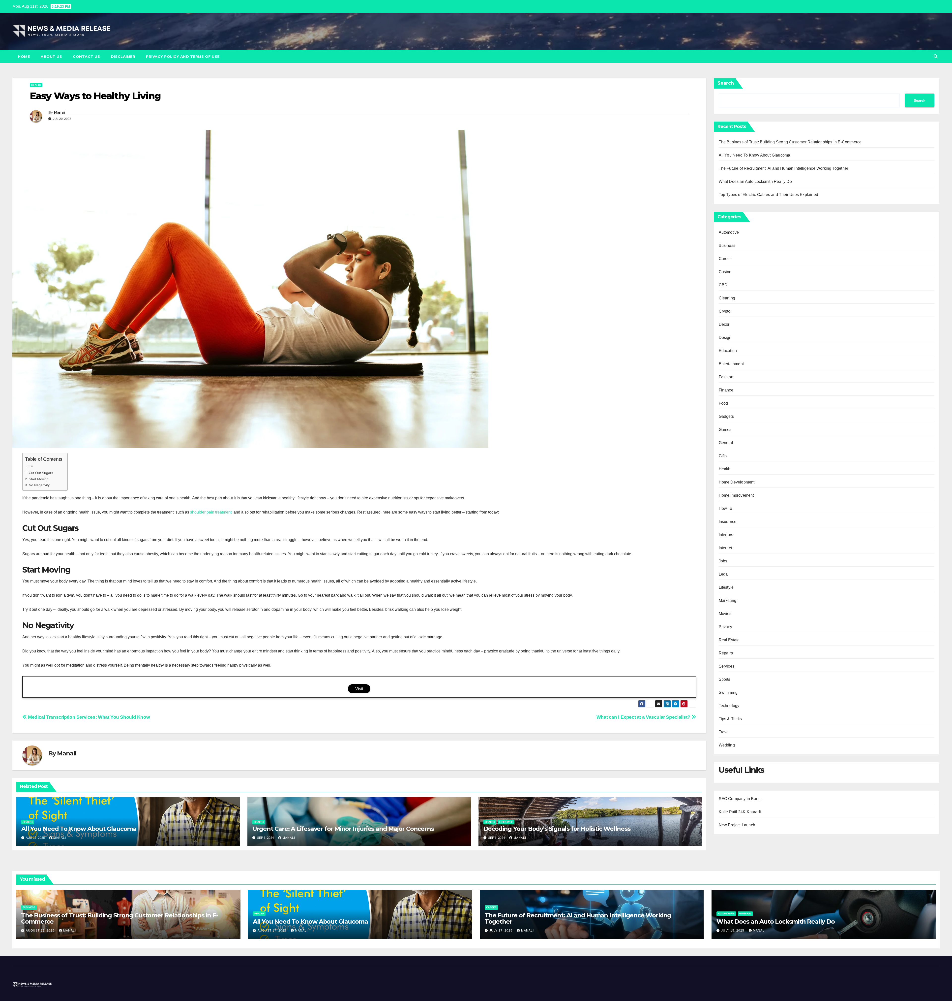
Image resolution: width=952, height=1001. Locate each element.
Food (723, 403)
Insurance (728, 521)
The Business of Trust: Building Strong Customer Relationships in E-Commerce (790, 142)
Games (725, 429)
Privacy (725, 627)
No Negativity (39, 485)
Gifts (723, 456)
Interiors (726, 535)
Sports (724, 679)
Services (727, 666)
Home (24, 56)
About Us (51, 56)
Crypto (725, 311)
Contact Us (86, 56)
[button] (936, 56)
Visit (359, 689)
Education (728, 351)
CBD (723, 285)
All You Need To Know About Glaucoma (78, 828)
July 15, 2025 (733, 930)
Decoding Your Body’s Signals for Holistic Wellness (556, 828)
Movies (725, 614)
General (726, 443)
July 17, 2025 (501, 930)
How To (725, 508)
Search (725, 83)
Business (727, 245)
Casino (725, 272)
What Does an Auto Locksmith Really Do (755, 181)
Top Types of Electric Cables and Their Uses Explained (768, 195)
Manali (59, 112)
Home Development (737, 482)
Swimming (728, 692)
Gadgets (726, 416)
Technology (729, 706)
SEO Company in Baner (740, 799)
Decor (724, 324)
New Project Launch (737, 825)
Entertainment (731, 364)
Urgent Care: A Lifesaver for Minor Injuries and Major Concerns (343, 828)
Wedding (727, 745)
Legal (724, 574)
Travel (724, 732)
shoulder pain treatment (211, 512)
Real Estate (729, 640)
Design (725, 337)
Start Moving (39, 479)
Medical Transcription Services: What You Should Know (88, 717)
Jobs (723, 561)
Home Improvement (736, 495)
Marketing (728, 600)
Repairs (726, 653)
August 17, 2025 (272, 930)
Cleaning (727, 298)
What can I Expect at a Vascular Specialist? (643, 717)
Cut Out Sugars (41, 473)
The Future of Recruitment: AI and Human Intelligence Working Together (783, 168)
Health (36, 85)
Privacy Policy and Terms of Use (183, 56)
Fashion (726, 377)
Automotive (729, 232)
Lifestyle (506, 822)
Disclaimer (123, 56)
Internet (725, 548)
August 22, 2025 (41, 930)
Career (725, 259)
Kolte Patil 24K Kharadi (740, 812)
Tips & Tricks (730, 719)
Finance (726, 390)
